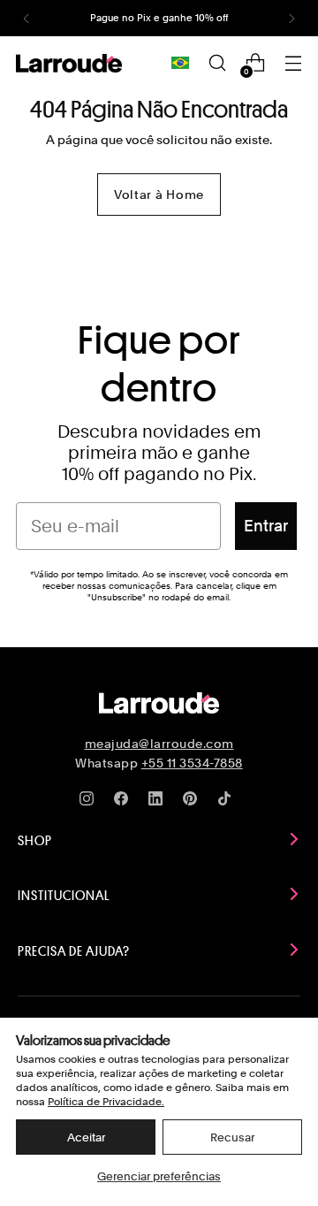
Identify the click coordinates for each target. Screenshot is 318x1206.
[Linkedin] (159, 802)
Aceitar (86, 1137)
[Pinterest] (193, 802)
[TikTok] (227, 802)
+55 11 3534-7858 (192, 763)
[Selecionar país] (180, 63)
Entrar (266, 525)
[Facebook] (124, 802)
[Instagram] (90, 802)
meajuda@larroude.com (159, 744)
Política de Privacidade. (106, 1101)
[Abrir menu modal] (293, 63)
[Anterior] (26, 18)
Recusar (232, 1137)
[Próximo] (291, 18)
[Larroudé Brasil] (69, 63)
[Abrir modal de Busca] (217, 63)
